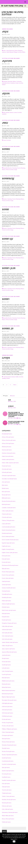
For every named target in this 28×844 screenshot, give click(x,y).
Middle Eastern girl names (8, 680)
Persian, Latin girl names (8, 725)
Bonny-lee (7, 238)
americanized (7, 376)
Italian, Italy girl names (7, 645)
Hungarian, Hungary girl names (9, 623)
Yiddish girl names (6, 822)
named (11, 52)
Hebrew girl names (7, 29)
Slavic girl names (6, 767)
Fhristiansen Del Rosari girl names (10, 565)
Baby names (5, 485)
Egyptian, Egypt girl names (8, 543)
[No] (26, 838)
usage (15, 169)
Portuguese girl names (7, 735)
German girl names (7, 355)
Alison (5, 93)
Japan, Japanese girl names (8, 648)
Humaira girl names (6, 620)
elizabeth (20, 50)
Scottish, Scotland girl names (11, 58)
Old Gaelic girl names (7, 709)
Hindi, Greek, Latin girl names (9, 610)
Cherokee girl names (7, 517)
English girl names (6, 546)
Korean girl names (6, 661)
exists (8, 83)
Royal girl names (6, 748)
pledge (15, 52)
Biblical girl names (6, 498)
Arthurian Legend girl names (9, 475)
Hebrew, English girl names (8, 603)
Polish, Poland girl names (8, 732)
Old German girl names (7, 713)
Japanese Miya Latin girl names (9, 652)
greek (16, 83)
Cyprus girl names (6, 523)
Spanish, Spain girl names (8, 770)
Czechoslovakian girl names (8, 526)
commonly (18, 81)
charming (14, 168)
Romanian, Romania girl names (9, 745)
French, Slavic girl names (8, 578)
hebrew (4, 52)
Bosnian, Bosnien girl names (8, 501)
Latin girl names (5, 668)
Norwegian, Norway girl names (9, 700)
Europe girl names (6, 562)
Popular (6, 395)
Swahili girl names (6, 777)
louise (15, 112)
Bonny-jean (8, 268)
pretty (7, 169)
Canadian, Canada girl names (9, 507)
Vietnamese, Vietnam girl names (10, 812)
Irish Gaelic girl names (7, 632)
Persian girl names (6, 719)
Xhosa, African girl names (8, 818)
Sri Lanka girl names (6, 774)
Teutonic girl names (7, 790)
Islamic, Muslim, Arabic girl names (10, 642)
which (23, 52)
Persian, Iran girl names (7, 722)
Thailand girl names (6, 793)
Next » (15, 384)
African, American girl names (9, 440)
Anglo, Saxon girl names (7, 456)
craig (7, 50)
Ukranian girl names (6, 802)
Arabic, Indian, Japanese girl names (10, 462)
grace (4, 140)
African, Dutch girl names (8, 443)
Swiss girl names (6, 783)
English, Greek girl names (8, 549)
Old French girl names (7, 706)
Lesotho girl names (6, 674)
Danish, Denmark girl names (8, 530)
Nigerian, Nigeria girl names (8, 697)
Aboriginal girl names (7, 433)
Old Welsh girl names (7, 716)
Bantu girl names (6, 491)
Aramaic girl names (6, 466)
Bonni (5, 209)
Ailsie (5, 31)
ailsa (4, 50)
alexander (9, 81)
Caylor (6, 358)
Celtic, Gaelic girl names (7, 510)
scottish (20, 52)
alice (4, 112)
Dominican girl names (7, 533)
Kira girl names (5, 658)
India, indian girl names (7, 626)
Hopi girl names (5, 616)
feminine (12, 83)
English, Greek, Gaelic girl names (10, 552)
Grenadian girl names (7, 594)
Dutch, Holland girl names (8, 536)
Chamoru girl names (7, 514)
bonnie (10, 168)
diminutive (11, 50)
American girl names (7, 449)
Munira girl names (6, 684)
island (7, 52)
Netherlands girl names (7, 693)
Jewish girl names (6, 655)
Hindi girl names (6, 607)
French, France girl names (8, 575)
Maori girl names (6, 677)
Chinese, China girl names (8, 520)
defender (4, 83)
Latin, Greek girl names (7, 671)
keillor (17, 376)
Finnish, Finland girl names (8, 571)
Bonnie (6, 149)
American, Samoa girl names (8, 453)
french (18, 168)
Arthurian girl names (7, 472)
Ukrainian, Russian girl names (9, 799)
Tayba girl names (6, 786)
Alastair (7, 61)
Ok (14, 841)
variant (4, 84)
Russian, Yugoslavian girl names (9, 754)
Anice (5, 123)
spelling (4, 378)
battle (7, 112)
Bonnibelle (8, 178)
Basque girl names (6, 494)
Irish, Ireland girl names (7, 636)
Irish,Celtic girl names (7, 639)
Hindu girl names (6, 613)
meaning (23, 168)
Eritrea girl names (6, 555)
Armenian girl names (7, 469)
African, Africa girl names (8, 437)
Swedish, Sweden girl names (9, 780)
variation (4, 114)
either (16, 50)
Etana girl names (6, 559)
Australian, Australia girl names (9, 478)
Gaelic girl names (6, 581)
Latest (13, 395)
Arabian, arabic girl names (8, 459)
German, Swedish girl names (9, 587)
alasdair (5, 81)
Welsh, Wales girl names (8, 815)
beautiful (5, 168)
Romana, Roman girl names (8, 741)
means (3, 169)
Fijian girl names (5, 568)
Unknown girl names (7, 806)
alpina (14, 81)
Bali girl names (5, 488)
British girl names (6, 504)
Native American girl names (8, 690)
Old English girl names (7, 703)
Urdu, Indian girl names (7, 809)
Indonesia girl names (7, 629)
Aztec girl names (6, 482)
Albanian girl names (6, 446)
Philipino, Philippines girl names (9, 729)
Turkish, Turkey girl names (8, 796)
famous (11, 112)
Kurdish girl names (6, 664)
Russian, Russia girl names (8, 751)
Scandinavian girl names (7, 761)
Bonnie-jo (7, 328)
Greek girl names (6, 591)
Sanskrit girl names (6, 757)
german (13, 376)
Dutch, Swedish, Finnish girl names (10, 539)
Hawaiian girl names (6, 597)
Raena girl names (6, 738)
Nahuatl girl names (6, 687)
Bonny (5, 299)
